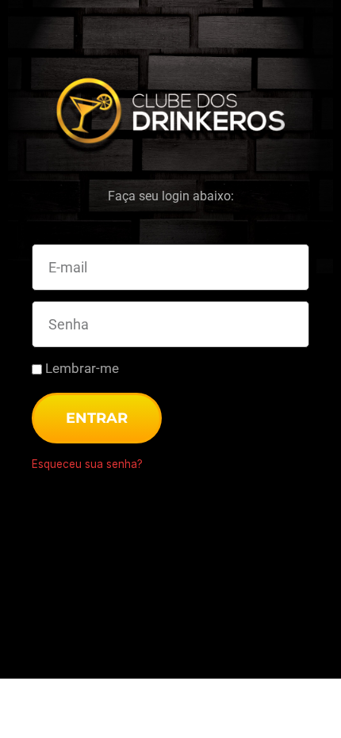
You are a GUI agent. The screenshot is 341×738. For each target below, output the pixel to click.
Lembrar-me (80, 368)
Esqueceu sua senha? (87, 464)
